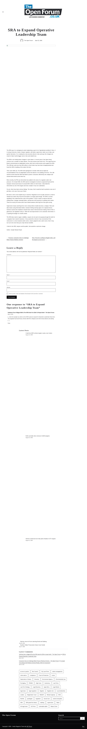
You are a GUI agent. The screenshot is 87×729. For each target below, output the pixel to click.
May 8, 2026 (10, 314)
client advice (23, 675)
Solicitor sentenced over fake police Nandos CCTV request (41, 538)
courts (53, 675)
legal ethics (47, 687)
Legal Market (56, 687)
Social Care (47, 698)
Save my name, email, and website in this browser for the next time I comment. (26, 293)
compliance (33, 675)
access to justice (24, 671)
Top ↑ (83, 726)
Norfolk (22, 698)
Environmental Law (60, 679)
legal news (23, 691)
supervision (50, 702)
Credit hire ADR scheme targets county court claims (39, 333)
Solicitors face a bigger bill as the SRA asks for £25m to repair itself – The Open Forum (31, 312)
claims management (57, 671)
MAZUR (42, 694)
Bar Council (35, 671)
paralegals (29, 698)
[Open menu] (3, 12)
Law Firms (56, 683)
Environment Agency (47, 679)
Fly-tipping (23, 683)
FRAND (31, 683)
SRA (21, 702)
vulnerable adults (43, 706)
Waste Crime (54, 706)
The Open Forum (28, 40)
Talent (57, 702)
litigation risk (50, 691)
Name (8, 274)
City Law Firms (45, 671)
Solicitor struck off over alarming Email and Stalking (33, 641)
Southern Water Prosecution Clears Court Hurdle (32, 645)
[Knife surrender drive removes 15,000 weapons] (21, 486)
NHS (59, 694)
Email (8, 281)
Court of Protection (43, 675)
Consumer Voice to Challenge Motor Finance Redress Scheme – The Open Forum (39, 661)
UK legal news (24, 706)
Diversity (36, 679)
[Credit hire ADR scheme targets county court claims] (21, 383)
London (22, 694)
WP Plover (29, 726)
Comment (9, 254)
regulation (38, 698)
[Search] (82, 718)
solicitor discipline (57, 698)
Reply (9, 323)
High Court (38, 683)
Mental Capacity (51, 694)
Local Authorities (61, 691)
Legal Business (37, 687)
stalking (42, 702)
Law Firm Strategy (25, 687)
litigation (42, 691)
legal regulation (33, 691)
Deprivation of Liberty (25, 679)
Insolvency (47, 683)
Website (8, 287)
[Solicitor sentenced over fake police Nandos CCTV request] (21, 589)
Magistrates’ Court (31, 694)
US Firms (33, 706)
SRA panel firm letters (31, 702)
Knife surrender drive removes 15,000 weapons (38, 436)
